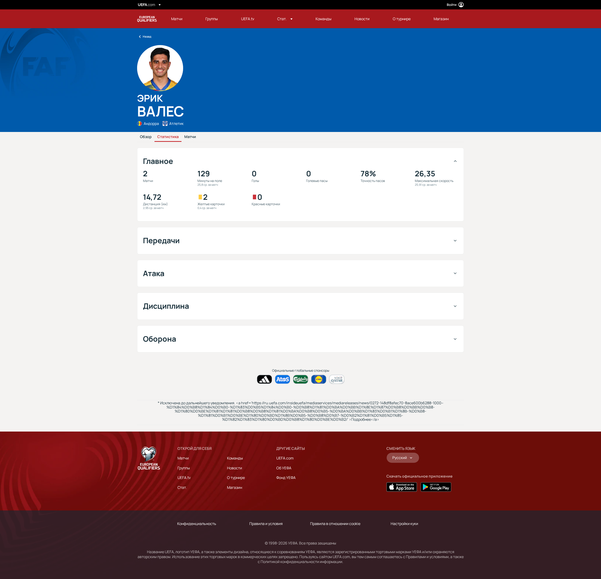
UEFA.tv (184, 477)
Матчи (190, 137)
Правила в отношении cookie (335, 523)
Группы (183, 468)
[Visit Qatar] (336, 379)
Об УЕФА (283, 468)
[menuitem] (182, 18)
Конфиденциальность (196, 523)
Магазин (234, 487)
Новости (234, 468)
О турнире (236, 477)
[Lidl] (318, 379)
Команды (235, 458)
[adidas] (264, 379)
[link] (176, 18)
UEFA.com (285, 458)
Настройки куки (404, 523)
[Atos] (282, 379)
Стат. (182, 487)
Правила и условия (266, 523)
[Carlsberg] (300, 379)
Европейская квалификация (147, 18)
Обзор (146, 137)
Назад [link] (147, 37)
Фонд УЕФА (286, 477)
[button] (285, 18)
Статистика (168, 137)
